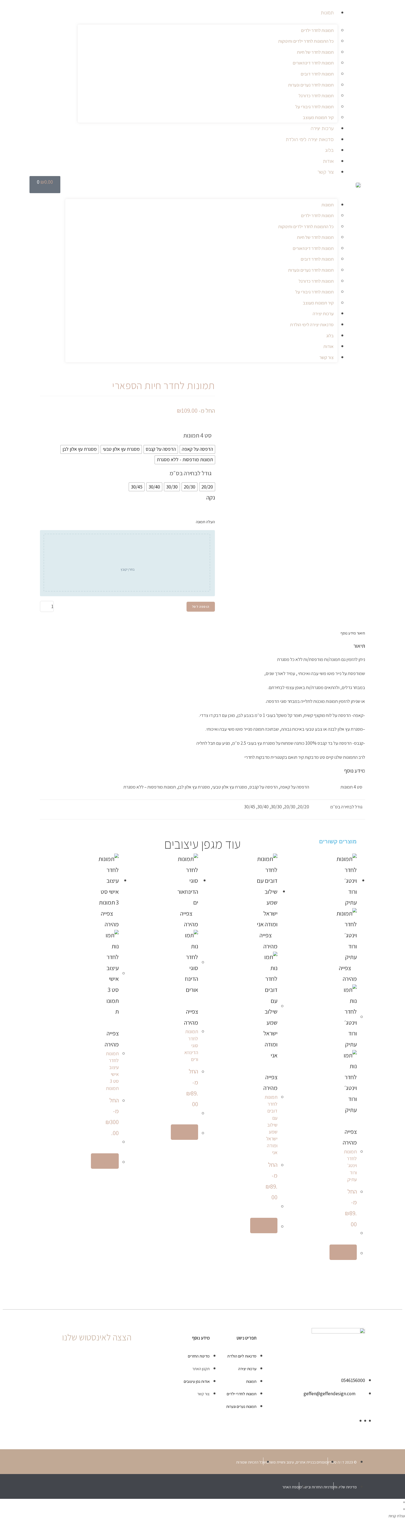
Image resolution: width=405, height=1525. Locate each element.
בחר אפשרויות (343, 1252)
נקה (210, 497)
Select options (104, 1161)
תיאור (360, 633)
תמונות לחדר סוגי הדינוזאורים (191, 1045)
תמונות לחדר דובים (317, 74)
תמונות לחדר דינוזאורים (313, 63)
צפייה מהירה (350, 1137)
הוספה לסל (200, 606)
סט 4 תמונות (197, 435)
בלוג (329, 150)
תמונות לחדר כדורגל (316, 96)
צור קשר (325, 172)
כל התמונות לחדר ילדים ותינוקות (306, 41)
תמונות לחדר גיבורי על (314, 107)
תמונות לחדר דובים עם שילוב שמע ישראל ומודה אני (270, 1125)
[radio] (197, 449)
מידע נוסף (348, 633)
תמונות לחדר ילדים (317, 30)
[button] (201, 186)
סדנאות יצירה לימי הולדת (310, 139)
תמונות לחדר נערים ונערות (311, 85)
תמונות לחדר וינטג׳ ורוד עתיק (350, 1165)
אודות (328, 161)
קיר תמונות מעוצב (318, 117)
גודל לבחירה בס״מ (190, 473)
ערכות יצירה (322, 128)
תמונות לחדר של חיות (315, 52)
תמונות (327, 13)
